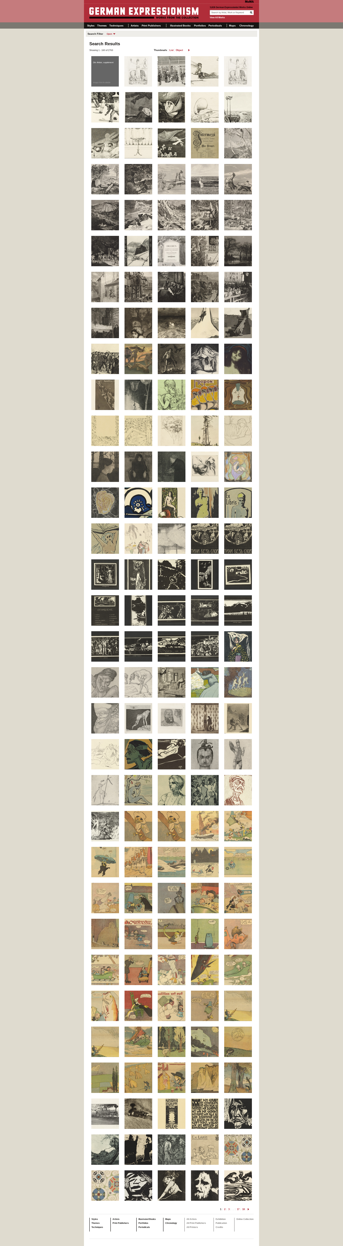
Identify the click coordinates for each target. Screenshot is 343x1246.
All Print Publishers (196, 1223)
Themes (102, 25)
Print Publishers (151, 25)
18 (243, 1209)
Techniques (116, 25)
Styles (91, 25)
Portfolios (200, 25)
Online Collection (244, 1219)
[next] (189, 50)
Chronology (246, 25)
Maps (232, 25)
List (171, 50)
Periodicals (215, 25)
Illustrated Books (180, 25)
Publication (221, 1223)
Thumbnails (160, 50)
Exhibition (221, 1219)
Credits (219, 1227)
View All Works (217, 17)
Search (251, 12)
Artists (135, 25)
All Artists (192, 1219)
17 (238, 1209)
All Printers (192, 1227)
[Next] (255, 628)
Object (179, 50)
